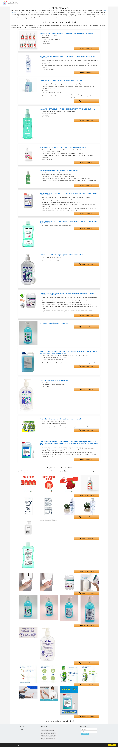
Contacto (22, 729)
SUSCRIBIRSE (85, 733)
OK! (112, 745)
